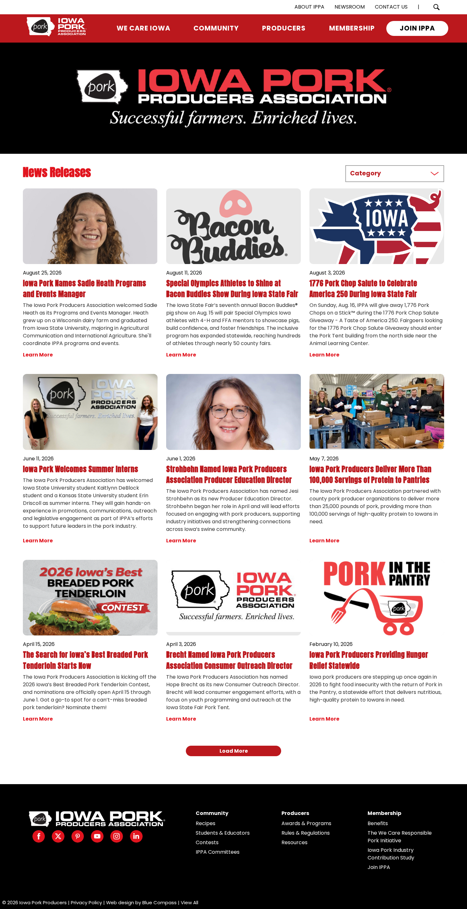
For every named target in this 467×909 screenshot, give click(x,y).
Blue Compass (159, 902)
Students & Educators (223, 833)
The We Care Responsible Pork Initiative (400, 836)
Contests (207, 842)
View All (189, 902)
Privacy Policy (86, 902)
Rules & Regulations (305, 833)
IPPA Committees (218, 852)
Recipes (205, 823)
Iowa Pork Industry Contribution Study (391, 853)
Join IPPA (379, 867)
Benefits (378, 823)
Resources (294, 842)
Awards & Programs (306, 823)
